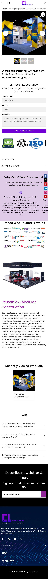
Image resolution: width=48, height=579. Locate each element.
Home (4, 9)
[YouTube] (15, 539)
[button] (9, 3)
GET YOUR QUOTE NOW (24, 131)
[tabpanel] (24, 385)
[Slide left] (5, 33)
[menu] (3, 3)
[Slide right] (42, 33)
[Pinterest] (8, 539)
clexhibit (19, 571)
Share (43, 14)
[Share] (43, 14)
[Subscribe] (43, 494)
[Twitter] (21, 539)
